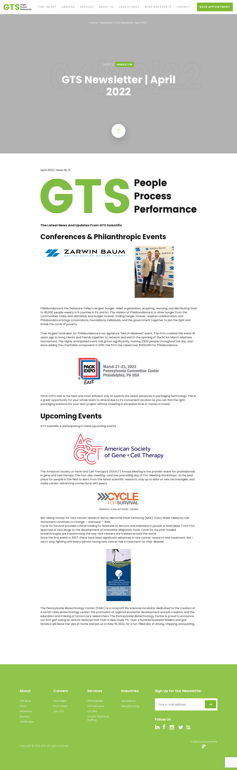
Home (94, 22)
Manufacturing (130, 706)
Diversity (25, 716)
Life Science (128, 701)
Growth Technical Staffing (98, 718)
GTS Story (25, 701)
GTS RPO (92, 711)
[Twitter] (15, 49)
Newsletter (106, 22)
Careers (68, 7)
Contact (183, 7)
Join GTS (58, 711)
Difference (26, 711)
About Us (106, 7)
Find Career (60, 706)
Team (23, 706)
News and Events (158, 7)
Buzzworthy (210, 741)
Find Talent (47, 7)
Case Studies (129, 7)
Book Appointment (215, 7)
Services (87, 7)
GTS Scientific (95, 701)
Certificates (27, 721)
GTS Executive (95, 706)
